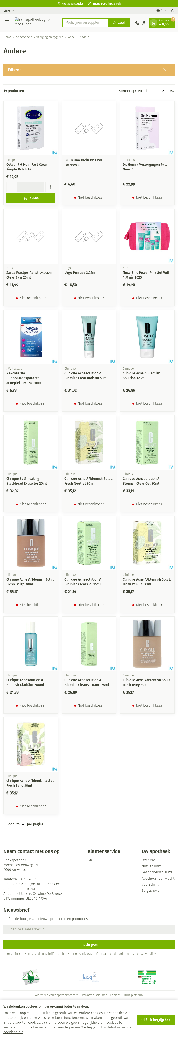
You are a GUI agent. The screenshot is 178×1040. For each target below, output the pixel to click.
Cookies (115, 995)
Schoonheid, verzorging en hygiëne (39, 37)
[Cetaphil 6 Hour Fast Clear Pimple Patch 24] (31, 128)
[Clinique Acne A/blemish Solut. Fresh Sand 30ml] (31, 744)
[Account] (144, 23)
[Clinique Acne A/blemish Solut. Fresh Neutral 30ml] (89, 442)
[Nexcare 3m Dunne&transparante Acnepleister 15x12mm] (31, 337)
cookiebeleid (13, 1032)
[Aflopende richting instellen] (172, 91)
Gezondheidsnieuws (157, 872)
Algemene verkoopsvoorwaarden (57, 995)
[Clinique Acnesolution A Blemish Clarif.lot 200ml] (31, 644)
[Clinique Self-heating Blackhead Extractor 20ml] (31, 442)
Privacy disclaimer (94, 995)
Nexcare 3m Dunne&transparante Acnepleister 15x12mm (23, 378)
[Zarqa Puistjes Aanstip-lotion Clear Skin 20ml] (31, 236)
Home (7, 37)
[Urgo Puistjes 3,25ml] (89, 236)
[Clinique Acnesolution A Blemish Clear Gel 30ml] (147, 442)
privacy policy (146, 954)
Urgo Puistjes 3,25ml (80, 272)
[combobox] (85, 22)
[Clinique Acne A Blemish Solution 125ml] (147, 337)
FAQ (91, 860)
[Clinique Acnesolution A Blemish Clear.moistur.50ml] (89, 337)
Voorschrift (150, 884)
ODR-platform (133, 995)
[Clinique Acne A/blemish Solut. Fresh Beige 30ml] (31, 543)
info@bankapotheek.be (42, 884)
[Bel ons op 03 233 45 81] (137, 23)
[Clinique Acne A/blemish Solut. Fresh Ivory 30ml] (147, 644)
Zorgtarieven (152, 891)
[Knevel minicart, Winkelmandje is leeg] (153, 23)
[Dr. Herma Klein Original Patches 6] (89, 128)
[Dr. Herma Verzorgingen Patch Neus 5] (147, 128)
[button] (89, 70)
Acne (71, 37)
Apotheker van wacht (158, 878)
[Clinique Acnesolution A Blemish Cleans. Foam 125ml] (89, 644)
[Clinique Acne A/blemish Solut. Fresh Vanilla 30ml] (147, 543)
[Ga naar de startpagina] (36, 22)
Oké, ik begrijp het (155, 1020)
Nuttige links (151, 866)
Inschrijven (89, 945)
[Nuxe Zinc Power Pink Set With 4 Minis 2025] (147, 236)
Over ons (148, 860)
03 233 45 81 (27, 879)
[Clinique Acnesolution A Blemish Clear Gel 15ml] (89, 543)
